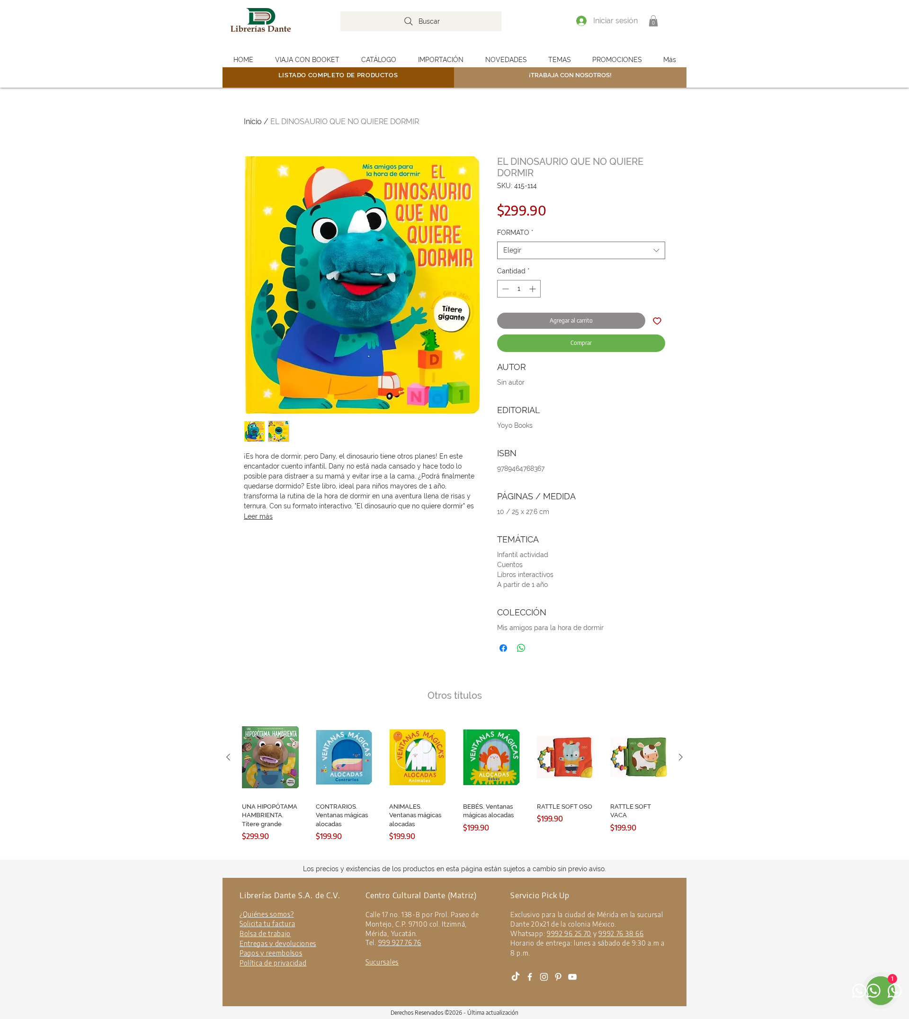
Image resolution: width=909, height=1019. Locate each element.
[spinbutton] (518, 288)
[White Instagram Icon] (544, 977)
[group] (454, 788)
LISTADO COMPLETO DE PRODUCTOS (338, 75)
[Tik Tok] (515, 977)
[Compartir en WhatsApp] (521, 648)
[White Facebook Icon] (530, 977)
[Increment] (533, 288)
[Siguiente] (680, 757)
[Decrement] (504, 288)
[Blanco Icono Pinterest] (558, 977)
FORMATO (515, 232)
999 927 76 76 (399, 942)
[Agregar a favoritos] (657, 321)
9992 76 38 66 (620, 933)
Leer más (258, 516)
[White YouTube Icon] (572, 977)
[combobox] (581, 251)
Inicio (253, 121)
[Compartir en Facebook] (503, 648)
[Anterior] (228, 757)
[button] (653, 21)
